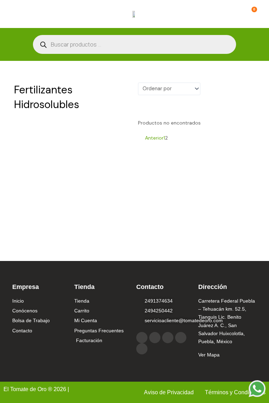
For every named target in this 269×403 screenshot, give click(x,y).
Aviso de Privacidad (169, 392)
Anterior (154, 138)
